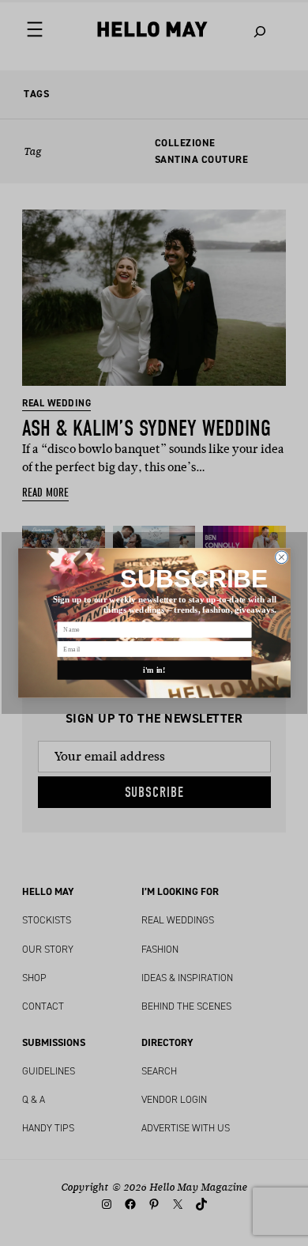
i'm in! (154, 670)
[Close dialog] (281, 557)
